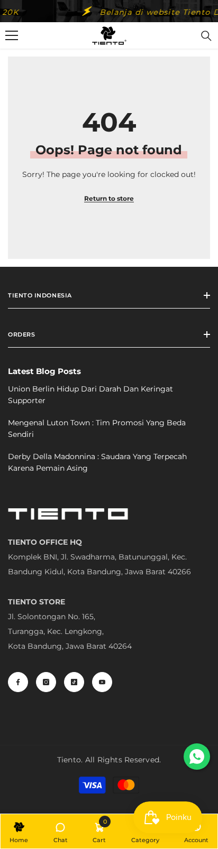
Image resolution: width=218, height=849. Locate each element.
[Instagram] (46, 682)
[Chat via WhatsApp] (197, 756)
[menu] (11, 35)
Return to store (109, 198)
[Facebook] (18, 682)
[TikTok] (74, 682)
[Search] (206, 36)
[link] (99, 831)
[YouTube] (102, 682)
